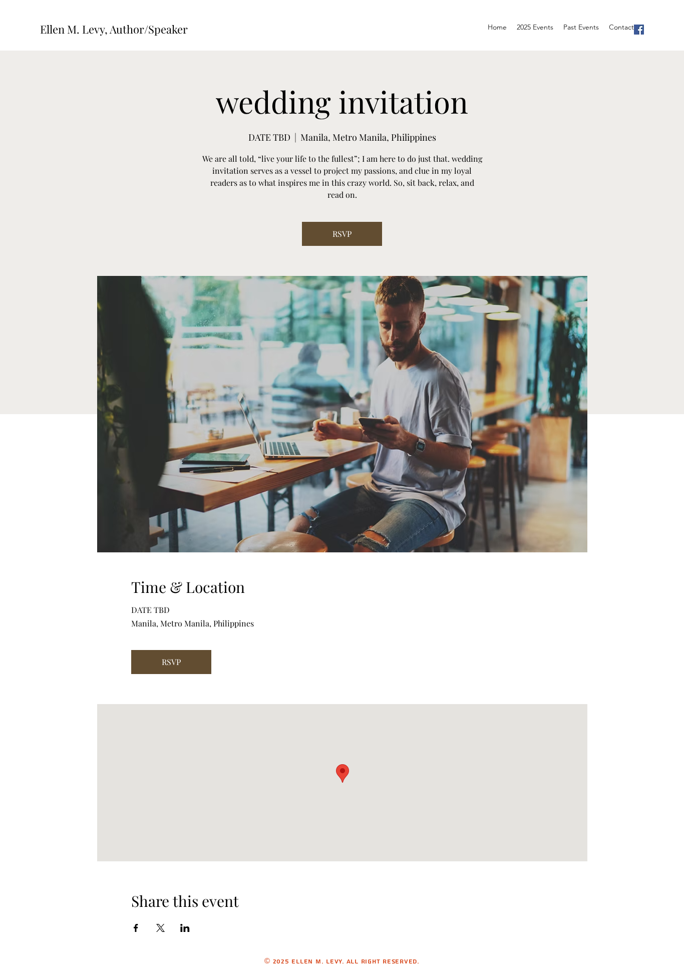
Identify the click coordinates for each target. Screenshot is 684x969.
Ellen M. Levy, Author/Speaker (114, 29)
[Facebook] (639, 30)
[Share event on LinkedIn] (185, 928)
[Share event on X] (160, 928)
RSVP (342, 233)
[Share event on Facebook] (136, 928)
